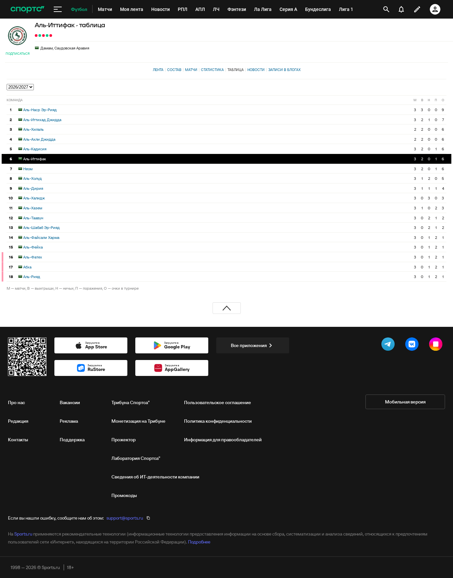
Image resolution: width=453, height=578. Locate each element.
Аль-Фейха (33, 247)
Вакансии (70, 402)
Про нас (16, 402)
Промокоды (124, 495)
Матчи (191, 69)
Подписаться (18, 53)
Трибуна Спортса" (130, 402)
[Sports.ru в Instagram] (437, 345)
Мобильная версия (405, 402)
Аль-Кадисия (34, 148)
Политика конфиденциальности (218, 421)
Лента (158, 69)
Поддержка (72, 440)
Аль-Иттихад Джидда (42, 119)
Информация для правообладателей (223, 440)
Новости (256, 69)
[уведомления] (401, 9)
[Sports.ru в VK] (413, 345)
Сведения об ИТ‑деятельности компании (155, 477)
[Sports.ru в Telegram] (389, 345)
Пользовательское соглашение (217, 402)
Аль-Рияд (31, 276)
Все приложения (249, 345)
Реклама (69, 421)
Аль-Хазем (32, 207)
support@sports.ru (124, 518)
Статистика (212, 69)
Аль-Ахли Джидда (39, 139)
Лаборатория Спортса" (135, 458)
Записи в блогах (284, 69)
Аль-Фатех (32, 256)
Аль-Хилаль (33, 129)
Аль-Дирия (33, 188)
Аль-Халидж (34, 197)
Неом (27, 168)
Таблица (235, 69)
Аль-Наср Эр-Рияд (40, 109)
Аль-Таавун (33, 217)
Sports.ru (23, 534)
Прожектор (123, 440)
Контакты (18, 440)
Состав (174, 69)
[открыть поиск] (386, 9)
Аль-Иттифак (34, 158)
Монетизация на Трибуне (138, 421)
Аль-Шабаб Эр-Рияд (41, 227)
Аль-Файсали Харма (41, 237)
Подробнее (199, 542)
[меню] (58, 9)
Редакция (18, 421)
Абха (27, 266)
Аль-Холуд (32, 178)
